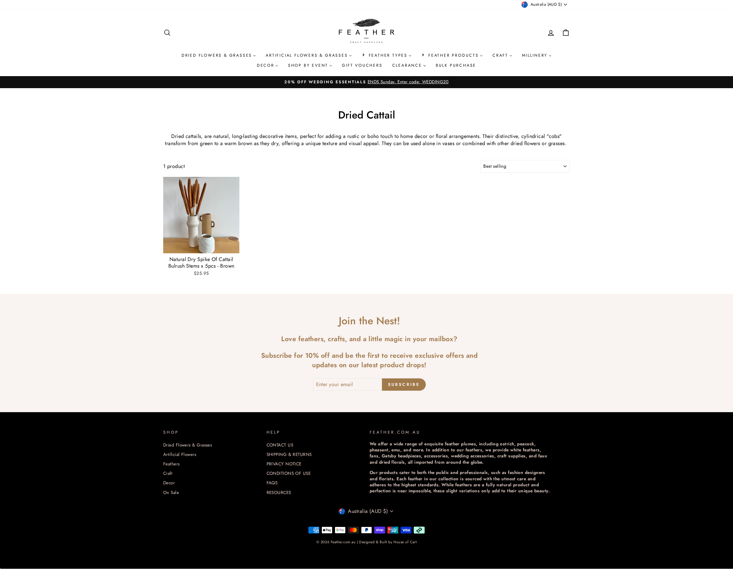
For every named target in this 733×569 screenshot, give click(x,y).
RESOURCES (279, 492)
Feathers (171, 464)
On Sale (171, 492)
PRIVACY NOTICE (284, 464)
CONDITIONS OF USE (289, 473)
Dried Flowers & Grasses (187, 445)
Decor (169, 483)
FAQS (272, 483)
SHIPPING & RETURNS (289, 454)
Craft (167, 473)
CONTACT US (280, 445)
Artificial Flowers (179, 454)
